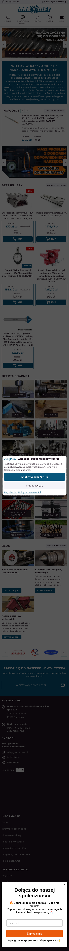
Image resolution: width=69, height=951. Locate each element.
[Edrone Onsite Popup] (34, 475)
